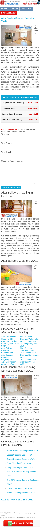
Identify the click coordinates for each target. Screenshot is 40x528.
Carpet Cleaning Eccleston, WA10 (22, 459)
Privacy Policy (20, 517)
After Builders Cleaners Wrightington (7, 357)
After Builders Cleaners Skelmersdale (7, 350)
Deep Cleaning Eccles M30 (19, 463)
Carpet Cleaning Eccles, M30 (19, 455)
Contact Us (26, 9)
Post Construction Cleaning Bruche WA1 (28, 361)
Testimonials (14, 514)
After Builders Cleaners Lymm (27, 349)
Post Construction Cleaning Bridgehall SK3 (28, 343)
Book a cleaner (8, 13)
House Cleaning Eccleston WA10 (21, 493)
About (7, 514)
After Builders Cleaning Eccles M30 (22, 451)
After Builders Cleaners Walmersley (29, 338)
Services (5, 9)
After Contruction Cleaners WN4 (8, 363)
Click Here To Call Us (22, 523)
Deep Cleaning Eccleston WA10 (21, 467)
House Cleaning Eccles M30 (19, 488)
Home (2, 514)
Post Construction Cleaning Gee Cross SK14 (10, 343)
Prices (15, 9)
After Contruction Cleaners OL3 (8, 338)
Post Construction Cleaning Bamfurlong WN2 (29, 355)
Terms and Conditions (7, 517)
